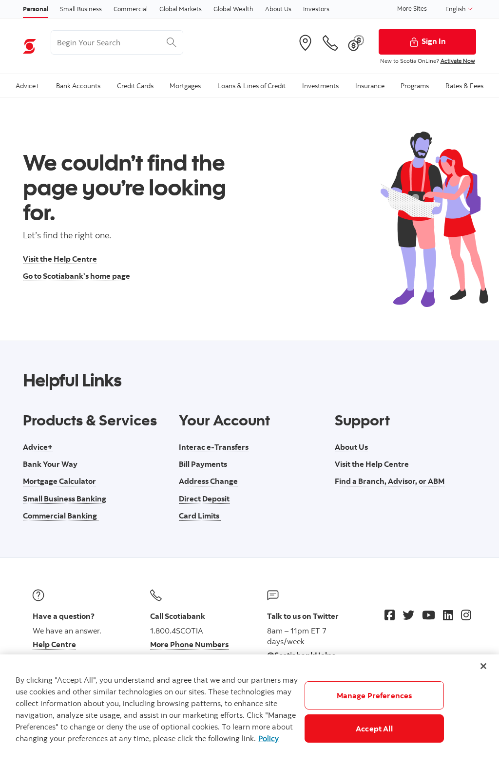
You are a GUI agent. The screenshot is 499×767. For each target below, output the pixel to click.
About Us (278, 9)
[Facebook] (389, 615)
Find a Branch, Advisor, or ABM (389, 481)
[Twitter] (408, 615)
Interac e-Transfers (214, 447)
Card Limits (200, 515)
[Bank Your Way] (356, 43)
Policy (268, 738)
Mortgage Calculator (59, 481)
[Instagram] (466, 615)
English (456, 9)
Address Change (208, 481)
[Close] (483, 666)
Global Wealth (233, 9)
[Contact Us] (330, 43)
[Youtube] (428, 615)
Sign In (434, 41)
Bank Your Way (50, 464)
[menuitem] (27, 85)
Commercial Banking (60, 515)
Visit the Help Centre (60, 259)
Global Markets (180, 9)
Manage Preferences (374, 695)
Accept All (374, 728)
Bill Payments (203, 464)
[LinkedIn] (448, 615)
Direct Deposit (204, 498)
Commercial (131, 9)
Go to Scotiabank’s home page (76, 276)
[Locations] (305, 43)
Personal (35, 9)
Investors (316, 9)
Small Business (81, 9)
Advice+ (38, 447)
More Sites (412, 8)
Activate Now (458, 60)
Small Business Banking (64, 498)
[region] (249, 710)
